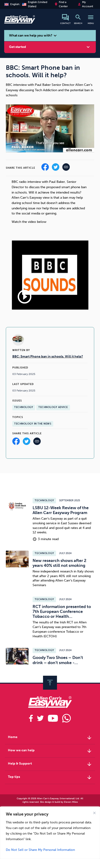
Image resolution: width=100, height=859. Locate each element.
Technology (23, 407)
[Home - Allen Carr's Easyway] (19, 21)
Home (50, 737)
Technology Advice (53, 407)
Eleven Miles (71, 802)
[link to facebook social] (31, 718)
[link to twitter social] (40, 718)
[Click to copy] (37, 443)
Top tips (50, 777)
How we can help (50, 751)
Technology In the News (32, 423)
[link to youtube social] (53, 718)
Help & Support (50, 764)
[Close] (94, 813)
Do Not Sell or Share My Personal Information (40, 850)
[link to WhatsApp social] (66, 718)
